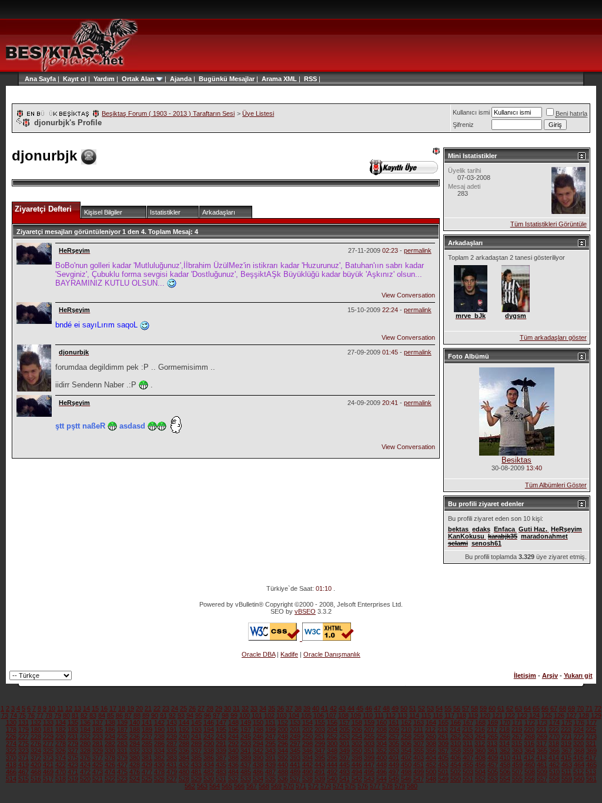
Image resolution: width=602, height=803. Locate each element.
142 (159, 722)
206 (357, 729)
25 (183, 708)
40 (315, 708)
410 (505, 757)
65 (536, 708)
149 (245, 722)
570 (288, 785)
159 (369, 722)
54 (439, 708)
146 (208, 722)
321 (591, 743)
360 (480, 750)
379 (122, 757)
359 (468, 750)
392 (282, 757)
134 (60, 722)
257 (394, 736)
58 (474, 708)
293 (245, 743)
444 (332, 764)
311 (468, 743)
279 (73, 743)
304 (381, 743)
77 (40, 715)
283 (122, 743)
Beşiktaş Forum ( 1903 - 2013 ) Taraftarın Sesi (168, 113)
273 (591, 736)
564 (214, 785)
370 (11, 757)
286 (159, 743)
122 (509, 715)
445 (344, 764)
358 (455, 750)
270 (554, 736)
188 (134, 729)
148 (233, 722)
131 (23, 722)
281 (97, 743)
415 (566, 757)
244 (233, 736)
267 (517, 736)
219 (516, 729)
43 (342, 708)
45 (359, 708)
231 (73, 736)
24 (174, 708)
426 (110, 764)
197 (245, 729)
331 (122, 750)
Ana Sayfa (40, 78)
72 (597, 708)
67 (553, 708)
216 (479, 729)
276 (36, 743)
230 (60, 736)
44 (350, 708)
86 (119, 715)
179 (23, 729)
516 (36, 778)
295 (270, 743)
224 (578, 729)
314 (504, 743)
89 (145, 715)
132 (36, 722)
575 (350, 785)
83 (92, 715)
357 (443, 750)
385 (196, 757)
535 (270, 778)
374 (60, 757)
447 (369, 764)
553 (492, 778)
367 (566, 750)
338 (208, 750)
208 (381, 729)
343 (270, 750)
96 (207, 715)
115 (426, 715)
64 (527, 708)
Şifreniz (463, 124)
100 (244, 715)
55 (448, 708)
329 (97, 750)
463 (566, 764)
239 (171, 736)
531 (221, 778)
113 (402, 715)
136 (85, 722)
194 (208, 729)
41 (324, 708)
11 (60, 708)
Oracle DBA (258, 654)
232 (85, 736)
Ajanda (181, 78)
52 (421, 708)
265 (492, 736)
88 (137, 715)
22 (156, 708)
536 (282, 778)
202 (307, 729)
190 (159, 729)
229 (48, 736)
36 (280, 708)
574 (338, 785)
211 (418, 729)
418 (11, 764)
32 (245, 708)
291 (221, 743)
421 (48, 764)
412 (529, 757)
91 (163, 715)
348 (332, 750)
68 (562, 708)
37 (289, 708)
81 (75, 715)
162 (406, 722)
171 (517, 722)
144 (184, 722)
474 (110, 771)
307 (418, 743)
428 (134, 764)
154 (307, 722)
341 (245, 750)
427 (122, 764)
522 (110, 778)
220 (529, 729)
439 (270, 764)
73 (4, 715)
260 (431, 736)
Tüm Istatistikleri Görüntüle (548, 223)
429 (147, 764)
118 (461, 715)
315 (516, 743)
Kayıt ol (74, 78)
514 (11, 778)
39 (306, 708)
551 (468, 778)
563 (202, 785)
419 (23, 764)
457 (492, 764)
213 (442, 729)
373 (48, 757)
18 (121, 708)
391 (270, 757)
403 (418, 757)
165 (443, 722)
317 (541, 743)
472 (85, 771)
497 (394, 771)
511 (566, 771)
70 (580, 708)
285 (147, 743)
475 (122, 771)
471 (73, 771)
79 (57, 715)
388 (233, 757)
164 (431, 722)
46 (368, 708)
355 (418, 750)
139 (122, 722)
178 (11, 729)
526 (159, 778)
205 (344, 729)
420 (36, 764)
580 (412, 785)
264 (480, 736)
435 (221, 764)
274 (11, 743)
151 (270, 722)
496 (381, 771)
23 (165, 708)
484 (233, 771)
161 (394, 722)
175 (566, 722)
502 (455, 771)
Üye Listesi (258, 113)
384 (184, 757)
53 (430, 708)
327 (73, 750)
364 (529, 750)
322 (11, 750)
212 (430, 729)
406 (455, 757)
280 (85, 743)
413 (541, 757)
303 (369, 743)
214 (455, 729)
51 (412, 708)
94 (189, 715)
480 (184, 771)
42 (333, 708)
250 (307, 736)
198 (258, 729)
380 (134, 757)
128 (583, 715)
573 (325, 785)
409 (492, 757)
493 (344, 771)
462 (554, 764)
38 (298, 708)
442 (307, 764)
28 (209, 708)
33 (253, 708)
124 (534, 715)
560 (579, 778)
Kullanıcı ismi (471, 112)
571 (301, 785)
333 (147, 750)
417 (591, 757)
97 (216, 715)
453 (443, 764)
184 (85, 729)
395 (320, 757)
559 (566, 778)
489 (295, 771)
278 (60, 743)
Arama (272, 78)
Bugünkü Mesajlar (227, 78)
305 (394, 743)
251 (320, 736)
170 (505, 722)
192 (184, 729)
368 (579, 750)
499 (418, 771)
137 (97, 722)
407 (468, 757)
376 (85, 757)
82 (84, 715)
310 (455, 743)
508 (529, 771)
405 (443, 757)
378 (110, 757)
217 (492, 729)
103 (281, 715)
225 (591, 729)
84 (101, 715)
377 (97, 757)
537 (295, 778)
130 (11, 722)
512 (578, 771)
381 (147, 757)
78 (48, 715)
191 (171, 729)
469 (48, 771)
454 (455, 764)
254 (357, 736)
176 (579, 722)
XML (290, 78)
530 (208, 778)
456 (480, 764)
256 (381, 736)
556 (529, 778)
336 (184, 750)
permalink (418, 250)
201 (295, 729)
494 (357, 771)
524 (134, 778)
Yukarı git (578, 675)
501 (443, 771)
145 (196, 722)
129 (596, 715)
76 (31, 715)
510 (554, 771)
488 (282, 771)
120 (485, 715)
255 (369, 736)
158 (357, 722)
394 (307, 757)
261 (443, 736)
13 (77, 708)
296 (282, 743)
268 (529, 736)
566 (239, 785)
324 (36, 750)
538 (307, 778)
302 (357, 743)
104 (294, 715)
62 (509, 708)
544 (381, 778)
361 (492, 750)
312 (479, 743)
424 (85, 764)
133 (48, 722)
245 (245, 736)
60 (492, 708)
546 (406, 778)
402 (406, 757)
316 (529, 743)
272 (579, 736)
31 (236, 708)
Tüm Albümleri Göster (556, 485)
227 (23, 736)
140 (134, 722)
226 (11, 736)
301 (344, 743)
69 (571, 708)
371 (23, 757)
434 (208, 764)
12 (68, 708)
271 (566, 736)
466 (11, 771)
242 (208, 736)
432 (184, 764)
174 (554, 722)
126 (559, 715)
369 (591, 750)
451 (418, 764)
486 (258, 771)
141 (147, 722)
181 (48, 729)
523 (122, 778)
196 (233, 729)
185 (97, 729)
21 (148, 708)
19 (130, 708)
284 (134, 743)
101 (257, 715)
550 (455, 778)
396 (332, 757)
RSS (310, 78)
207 (369, 729)
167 (468, 722)
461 (542, 764)
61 (500, 708)
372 (36, 757)
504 (480, 771)
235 (122, 736)
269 (542, 736)
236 (134, 736)
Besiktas (516, 460)
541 (344, 778)
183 (73, 729)
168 (480, 722)
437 (245, 764)
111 (379, 715)
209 (394, 729)
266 (505, 736)
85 (110, 715)
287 (171, 743)
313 (492, 743)
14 (86, 708)
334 (159, 750)
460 (529, 764)
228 (36, 736)
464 (579, 764)
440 (282, 764)
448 (381, 764)
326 (60, 750)
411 (517, 757)
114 (414, 715)
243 (221, 736)
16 (104, 708)
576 (362, 785)
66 (545, 708)
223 (566, 729)
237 (147, 736)
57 (465, 708)
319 (566, 743)
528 (184, 778)
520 (85, 778)
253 (344, 736)
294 (258, 743)
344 (282, 750)
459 (517, 764)
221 (541, 729)
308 (431, 743)
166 (455, 722)
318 (554, 743)
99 (234, 715)
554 (505, 778)
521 (97, 778)
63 (518, 708)
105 (306, 715)
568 (264, 785)
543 (369, 778)
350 (357, 750)
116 (438, 715)
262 (455, 736)
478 (159, 771)
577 (375, 785)
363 (517, 750)
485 (245, 771)
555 (517, 778)
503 (468, 771)
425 (97, 764)
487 (270, 771)
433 (196, 764)
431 (171, 764)
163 (418, 722)
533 (245, 778)
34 (262, 708)
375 (73, 757)
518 (60, 778)
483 (221, 771)
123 (522, 715)
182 (60, 729)
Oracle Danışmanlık (331, 654)
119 (473, 715)
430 (159, 764)
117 (449, 715)
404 (431, 757)
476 (134, 771)
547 (418, 778)
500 (431, 771)
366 (554, 750)
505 (492, 771)
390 (258, 757)
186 (110, 729)
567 (251, 785)
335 (171, 750)
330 (110, 750)
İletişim (525, 675)
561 (591, 778)
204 (332, 729)
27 (201, 708)
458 (505, 764)
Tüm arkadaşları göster (553, 337)
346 (307, 750)
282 (110, 743)
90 (154, 715)
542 (357, 778)
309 (443, 743)
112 (391, 715)
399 (369, 757)
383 (171, 757)
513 (591, 771)
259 (418, 736)
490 (307, 771)
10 (51, 708)
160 (381, 722)
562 (190, 785)
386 (208, 757)
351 (369, 750)
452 (431, 764)
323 (23, 750)
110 (368, 715)
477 (147, 771)
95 (198, 715)
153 (295, 722)
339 (221, 750)
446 (357, 764)
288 (184, 743)
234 (110, 736)
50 (403, 708)
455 (468, 764)
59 (483, 708)
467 (23, 771)
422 (60, 764)
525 (147, 778)
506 (505, 771)
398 (357, 757)
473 (97, 771)
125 (546, 715)
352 (381, 750)
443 (320, 764)
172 (529, 722)
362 (505, 750)
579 (399, 785)
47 (377, 708)
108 (343, 715)
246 (258, 736)
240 (184, 736)
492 (332, 771)
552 (480, 778)
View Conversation (408, 295)
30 (227, 708)
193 (196, 729)
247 (270, 736)
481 (196, 771)
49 (395, 708)
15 (95, 708)
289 (196, 743)
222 (554, 729)
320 (578, 743)
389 (245, 757)
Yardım (104, 78)
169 (492, 722)
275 (23, 743)
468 (36, 771)
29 (218, 708)
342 (258, 750)
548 (431, 778)
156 (332, 722)
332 (134, 750)
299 (320, 743)
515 (23, 778)
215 (467, 729)
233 (97, 736)
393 (295, 757)
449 (394, 764)
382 (159, 757)
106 (318, 715)
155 (320, 722)
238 (159, 736)
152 (282, 722)
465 (591, 764)
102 (269, 715)
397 (344, 757)
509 (542, 771)
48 (386, 708)
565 (227, 785)
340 (233, 750)
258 (406, 736)
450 (406, 764)
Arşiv (550, 675)
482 (208, 771)
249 (295, 736)
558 (554, 778)
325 (48, 750)
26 (192, 708)
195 (221, 729)
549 (443, 778)
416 (578, 757)
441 (295, 764)
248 (282, 736)
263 (468, 736)
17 (112, 708)
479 (171, 771)
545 (394, 778)
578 (387, 785)
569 (276, 785)
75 (22, 715)
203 (320, 729)
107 (331, 715)
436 (233, 764)
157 (344, 722)
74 (13, 715)
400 (381, 757)
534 (258, 778)
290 (208, 743)
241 (196, 736)
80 (66, 715)
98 (225, 715)
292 (233, 743)
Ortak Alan (138, 78)
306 (406, 743)
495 (369, 771)
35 (271, 708)
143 (171, 722)
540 (332, 778)
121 (497, 715)
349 (344, 750)
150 (258, 722)
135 (73, 722)
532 (233, 778)
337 (196, 750)
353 (394, 750)
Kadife (289, 654)
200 (282, 729)
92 (172, 715)
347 (320, 750)
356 (431, 750)
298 (307, 743)
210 (406, 729)
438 (258, 764)
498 (406, 771)
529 (196, 778)
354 (406, 750)
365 (542, 750)
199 (270, 729)
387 (221, 757)
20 (139, 708)
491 (320, 771)
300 (332, 743)
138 (110, 722)
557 (542, 778)
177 (591, 722)
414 (554, 757)
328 (85, 750)
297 (295, 743)
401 (394, 757)
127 (571, 715)
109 (355, 715)
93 (181, 715)
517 (48, 778)
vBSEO (305, 611)
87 (128, 715)
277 (48, 743)
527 (171, 778)
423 (73, 764)
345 (295, 750)
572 (313, 785)
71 (589, 708)
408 (480, 757)
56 (456, 708)
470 (60, 771)
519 (73, 778)
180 (36, 729)
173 (542, 722)
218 (504, 729)
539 (320, 778)
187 (122, 729)
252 (332, 736)
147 (221, 722)
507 (517, 771)
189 (147, 729)
